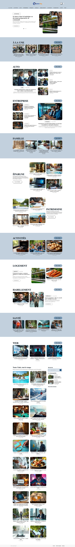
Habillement (22, 289)
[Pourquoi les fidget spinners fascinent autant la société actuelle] (37, 246)
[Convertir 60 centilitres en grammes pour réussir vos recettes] (21, 463)
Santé (17, 318)
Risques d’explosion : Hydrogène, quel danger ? (38, 453)
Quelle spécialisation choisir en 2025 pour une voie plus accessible (31, 151)
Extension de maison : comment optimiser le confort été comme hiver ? (21, 274)
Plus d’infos (58, 42)
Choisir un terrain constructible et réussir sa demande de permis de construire (20, 211)
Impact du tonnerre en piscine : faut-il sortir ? (43, 330)
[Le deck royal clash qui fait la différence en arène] (38, 480)
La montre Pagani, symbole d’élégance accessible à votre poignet (20, 253)
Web (15, 343)
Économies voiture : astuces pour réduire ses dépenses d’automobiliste (55, 82)
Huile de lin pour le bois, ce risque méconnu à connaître (38, 505)
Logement (20, 265)
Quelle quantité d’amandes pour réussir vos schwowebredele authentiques (54, 253)
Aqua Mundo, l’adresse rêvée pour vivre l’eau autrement (20, 384)
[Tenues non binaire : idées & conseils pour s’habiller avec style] (37, 299)
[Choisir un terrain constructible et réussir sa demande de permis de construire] (21, 204)
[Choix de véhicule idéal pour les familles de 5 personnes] (43, 91)
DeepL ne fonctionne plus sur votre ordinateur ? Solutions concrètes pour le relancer (37, 358)
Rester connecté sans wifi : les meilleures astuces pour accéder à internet (38, 419)
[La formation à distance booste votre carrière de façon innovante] (38, 377)
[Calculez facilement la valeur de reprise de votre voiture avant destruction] (25, 77)
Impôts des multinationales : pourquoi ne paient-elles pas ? (38, 522)
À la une (18, 42)
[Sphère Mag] (37, 3)
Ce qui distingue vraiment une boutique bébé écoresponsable (18, 151)
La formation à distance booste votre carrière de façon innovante (38, 384)
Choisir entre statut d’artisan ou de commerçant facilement (30, 126)
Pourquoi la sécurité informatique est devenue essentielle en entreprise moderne (50, 124)
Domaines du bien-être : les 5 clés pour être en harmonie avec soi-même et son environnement (31, 330)
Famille (18, 138)
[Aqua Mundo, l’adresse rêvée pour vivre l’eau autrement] (21, 377)
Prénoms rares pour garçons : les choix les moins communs (56, 55)
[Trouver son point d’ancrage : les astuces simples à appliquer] (56, 145)
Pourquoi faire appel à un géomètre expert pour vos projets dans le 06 (37, 225)
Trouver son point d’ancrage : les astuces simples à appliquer (56, 151)
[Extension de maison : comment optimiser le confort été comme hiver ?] (50, 24)
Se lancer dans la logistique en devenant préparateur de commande (23, 18)
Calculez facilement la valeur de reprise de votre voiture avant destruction (25, 90)
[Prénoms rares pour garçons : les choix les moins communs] (56, 49)
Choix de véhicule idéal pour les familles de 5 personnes (55, 92)
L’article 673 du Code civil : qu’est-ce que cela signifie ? (38, 539)
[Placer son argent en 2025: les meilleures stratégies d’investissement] (54, 184)
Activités (19, 238)
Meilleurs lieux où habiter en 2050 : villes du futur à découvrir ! (21, 522)
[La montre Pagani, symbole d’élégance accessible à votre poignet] (21, 246)
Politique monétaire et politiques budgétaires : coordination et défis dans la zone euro (54, 175)
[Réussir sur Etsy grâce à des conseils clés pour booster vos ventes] (21, 480)
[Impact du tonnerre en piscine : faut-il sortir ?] (44, 324)
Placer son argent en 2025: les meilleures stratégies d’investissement (54, 191)
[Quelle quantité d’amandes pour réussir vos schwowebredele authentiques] (54, 246)
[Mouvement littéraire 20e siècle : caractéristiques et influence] (44, 49)
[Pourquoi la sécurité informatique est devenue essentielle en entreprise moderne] (50, 111)
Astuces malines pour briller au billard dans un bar (21, 419)
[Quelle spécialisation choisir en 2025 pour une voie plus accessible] (31, 145)
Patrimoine (54, 209)
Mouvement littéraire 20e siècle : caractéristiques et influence (43, 55)
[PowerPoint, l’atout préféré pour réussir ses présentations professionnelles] (20, 351)
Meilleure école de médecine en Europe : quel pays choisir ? (31, 55)
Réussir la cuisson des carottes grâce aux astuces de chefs (54, 280)
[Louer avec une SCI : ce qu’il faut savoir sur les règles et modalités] (21, 219)
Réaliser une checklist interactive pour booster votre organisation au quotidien (20, 505)
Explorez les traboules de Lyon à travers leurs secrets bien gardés (20, 436)
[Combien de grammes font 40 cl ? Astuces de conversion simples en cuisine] (38, 429)
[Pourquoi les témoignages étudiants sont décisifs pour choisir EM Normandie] (18, 107)
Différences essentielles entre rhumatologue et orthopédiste (56, 330)
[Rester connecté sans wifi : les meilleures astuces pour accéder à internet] (38, 411)
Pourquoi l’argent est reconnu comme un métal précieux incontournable (37, 174)
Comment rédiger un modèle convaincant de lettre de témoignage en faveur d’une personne (44, 152)
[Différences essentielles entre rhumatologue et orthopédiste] (56, 324)
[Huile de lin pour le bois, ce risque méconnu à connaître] (38, 497)
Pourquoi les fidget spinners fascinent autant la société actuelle (37, 253)
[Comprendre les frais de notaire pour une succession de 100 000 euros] (37, 202)
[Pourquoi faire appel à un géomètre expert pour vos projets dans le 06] (37, 218)
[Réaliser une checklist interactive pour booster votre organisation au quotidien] (21, 497)
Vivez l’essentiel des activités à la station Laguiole (38, 402)
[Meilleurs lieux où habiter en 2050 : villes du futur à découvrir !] (21, 514)
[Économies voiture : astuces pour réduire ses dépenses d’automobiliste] (43, 82)
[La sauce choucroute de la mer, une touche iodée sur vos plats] (38, 463)
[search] (61, 3)
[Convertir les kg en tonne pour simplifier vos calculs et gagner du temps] (37, 183)
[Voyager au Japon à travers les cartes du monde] (21, 446)
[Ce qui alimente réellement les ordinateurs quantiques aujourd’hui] (54, 351)
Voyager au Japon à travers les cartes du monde (20, 453)
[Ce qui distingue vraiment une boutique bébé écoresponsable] (18, 145)
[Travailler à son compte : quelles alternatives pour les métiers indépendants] (21, 394)
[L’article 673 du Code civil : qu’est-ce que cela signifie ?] (38, 532)
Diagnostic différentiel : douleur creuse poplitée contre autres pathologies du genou (18, 330)
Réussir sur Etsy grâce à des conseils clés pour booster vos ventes (20, 487)
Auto (16, 66)
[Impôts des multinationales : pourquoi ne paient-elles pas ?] (38, 514)
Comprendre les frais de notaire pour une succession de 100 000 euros (37, 209)
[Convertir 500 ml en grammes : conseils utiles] (21, 532)
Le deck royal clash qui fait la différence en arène (38, 487)
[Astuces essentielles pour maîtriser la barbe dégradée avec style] (21, 297)
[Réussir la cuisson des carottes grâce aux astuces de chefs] (54, 273)
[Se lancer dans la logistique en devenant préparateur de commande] (18, 116)
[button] (23, 28)
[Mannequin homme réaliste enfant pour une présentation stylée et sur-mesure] (18, 49)
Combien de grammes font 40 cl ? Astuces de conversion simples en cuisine (38, 436)
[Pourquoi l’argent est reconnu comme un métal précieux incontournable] (37, 167)
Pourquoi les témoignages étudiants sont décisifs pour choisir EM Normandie (29, 107)
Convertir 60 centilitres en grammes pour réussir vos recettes (21, 470)
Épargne (18, 174)
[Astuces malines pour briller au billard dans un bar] (21, 411)
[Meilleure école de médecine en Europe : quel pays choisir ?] (31, 49)
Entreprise (16, 13)
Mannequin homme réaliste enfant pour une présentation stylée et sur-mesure (18, 55)
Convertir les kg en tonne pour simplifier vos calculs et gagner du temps (37, 190)
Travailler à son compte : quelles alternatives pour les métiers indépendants (21, 402)
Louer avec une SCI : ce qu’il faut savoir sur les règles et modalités (21, 226)
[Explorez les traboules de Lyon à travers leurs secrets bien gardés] (21, 429)
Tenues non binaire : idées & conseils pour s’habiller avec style (53, 298)
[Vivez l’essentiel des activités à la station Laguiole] (38, 394)
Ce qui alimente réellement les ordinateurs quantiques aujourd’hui (54, 358)
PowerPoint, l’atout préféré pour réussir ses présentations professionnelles (20, 358)
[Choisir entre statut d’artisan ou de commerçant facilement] (18, 125)
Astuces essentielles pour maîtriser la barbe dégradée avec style (20, 304)
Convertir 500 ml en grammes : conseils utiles (20, 539)
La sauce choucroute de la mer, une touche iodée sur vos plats (38, 470)
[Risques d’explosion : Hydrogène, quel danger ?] (38, 446)
